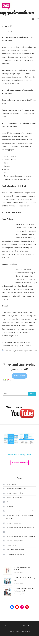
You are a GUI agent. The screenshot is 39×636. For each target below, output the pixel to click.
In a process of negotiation (14, 541)
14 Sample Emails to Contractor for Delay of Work (24, 590)
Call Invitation (10, 506)
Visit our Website (19, 376)
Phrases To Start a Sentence (15, 554)
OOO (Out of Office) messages (15, 550)
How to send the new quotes (15, 532)
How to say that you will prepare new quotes (20, 527)
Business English (11, 484)
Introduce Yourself (11, 545)
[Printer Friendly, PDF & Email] (8, 380)
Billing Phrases (10, 502)
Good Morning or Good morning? (16, 489)
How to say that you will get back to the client (20, 536)
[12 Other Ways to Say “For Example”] (7, 570)
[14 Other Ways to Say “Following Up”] (7, 581)
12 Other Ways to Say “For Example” (22, 568)
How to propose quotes (13, 523)
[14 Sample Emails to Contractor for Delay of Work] (7, 592)
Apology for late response (14, 497)
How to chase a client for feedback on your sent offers (19, 517)
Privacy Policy (27, 626)
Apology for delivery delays (14, 493)
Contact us (8, 626)
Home (4, 32)
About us (17, 626)
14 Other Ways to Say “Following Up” (24, 579)
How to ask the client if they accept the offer (20, 511)
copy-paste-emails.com (17, 12)
